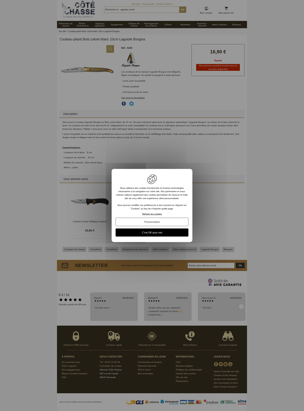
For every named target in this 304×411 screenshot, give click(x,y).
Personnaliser (152, 222)
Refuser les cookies (152, 214)
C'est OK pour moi (152, 232)
